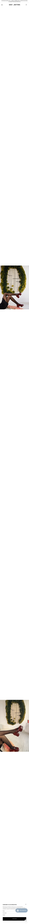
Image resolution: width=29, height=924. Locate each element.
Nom (4, 911)
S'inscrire (14, 918)
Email (4, 914)
